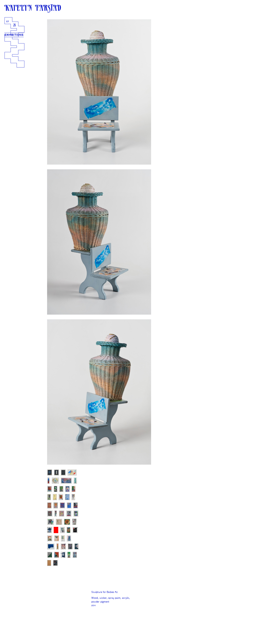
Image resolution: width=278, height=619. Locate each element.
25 (7, 21)
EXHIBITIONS (14, 35)
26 (14, 25)
